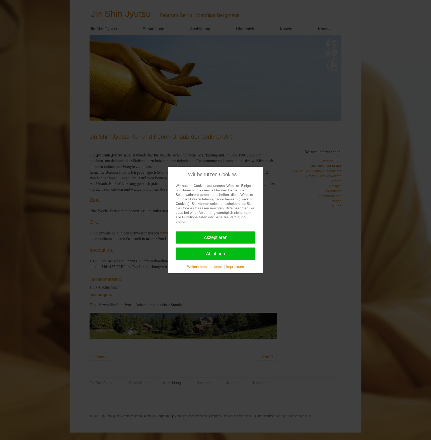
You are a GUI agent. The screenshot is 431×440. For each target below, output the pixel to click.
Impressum (235, 267)
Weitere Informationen (204, 267)
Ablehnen (215, 253)
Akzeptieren (215, 237)
